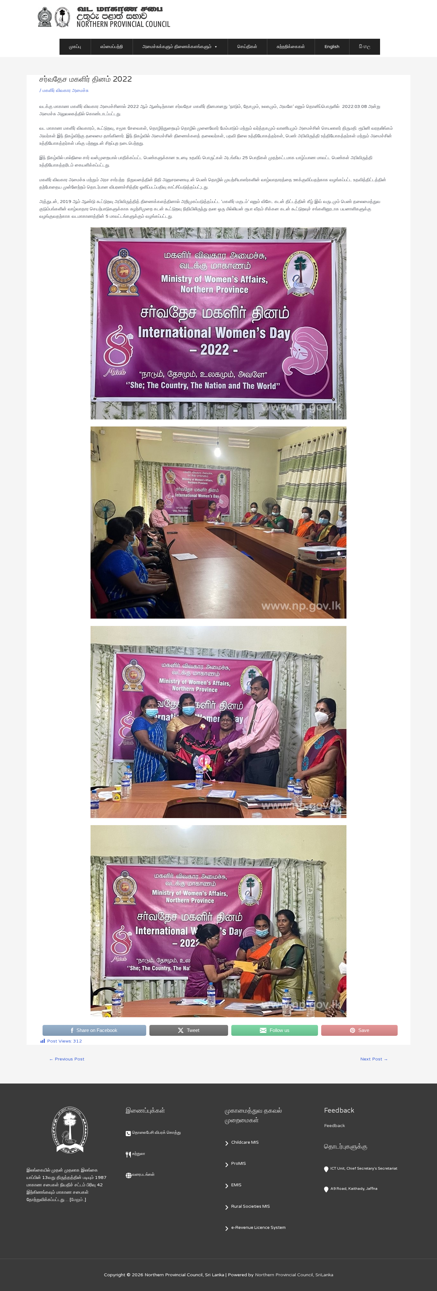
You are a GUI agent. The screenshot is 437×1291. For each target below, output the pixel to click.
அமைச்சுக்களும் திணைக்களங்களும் (176, 46)
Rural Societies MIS (250, 1206)
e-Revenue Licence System (258, 1227)
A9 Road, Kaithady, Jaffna (353, 1188)
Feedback (334, 1125)
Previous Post (66, 1059)
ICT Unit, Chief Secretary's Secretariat (363, 1168)
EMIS (236, 1185)
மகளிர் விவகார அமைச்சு (66, 90)
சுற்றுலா (138, 1153)
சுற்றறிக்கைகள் (291, 46)
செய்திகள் (247, 46)
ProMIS (238, 1163)
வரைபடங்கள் (143, 1174)
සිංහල (364, 46)
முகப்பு (75, 46)
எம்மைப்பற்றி (111, 46)
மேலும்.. (78, 1199)
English (331, 46)
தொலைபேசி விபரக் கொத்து (156, 1132)
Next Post (374, 1059)
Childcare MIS (245, 1142)
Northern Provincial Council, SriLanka (294, 1275)
